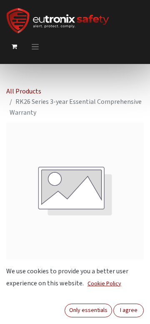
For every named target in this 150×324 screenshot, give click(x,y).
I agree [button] (129, 310)
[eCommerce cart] (14, 46)
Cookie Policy (104, 284)
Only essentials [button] (88, 310)
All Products (23, 91)
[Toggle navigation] (35, 46)
